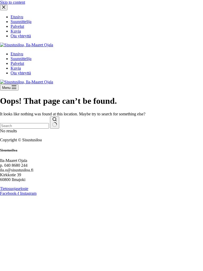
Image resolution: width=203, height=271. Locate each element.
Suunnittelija (21, 58)
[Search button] (54, 122)
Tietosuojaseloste (14, 188)
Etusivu (17, 54)
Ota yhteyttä (21, 73)
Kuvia (16, 68)
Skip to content (12, 2)
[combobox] (24, 126)
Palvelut (17, 63)
